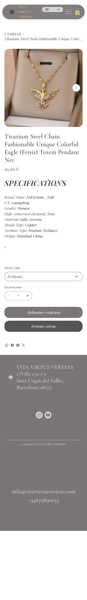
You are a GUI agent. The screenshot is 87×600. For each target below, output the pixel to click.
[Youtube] (48, 415)
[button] (77, 12)
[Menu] (68, 12)
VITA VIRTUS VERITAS (26, 12)
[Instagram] (39, 415)
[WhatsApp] (6, 345)
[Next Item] (76, 88)
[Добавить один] (27, 295)
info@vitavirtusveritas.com (43, 491)
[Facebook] (12, 345)
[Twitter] (23, 345)
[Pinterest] (18, 345)
